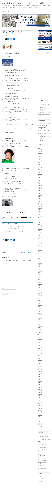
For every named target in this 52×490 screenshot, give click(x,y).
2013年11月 (40, 395)
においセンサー (41, 437)
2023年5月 (40, 211)
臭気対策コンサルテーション (43, 465)
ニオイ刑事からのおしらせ (43, 107)
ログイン (39, 476)
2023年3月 (40, 214)
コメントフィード (41, 480)
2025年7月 (40, 169)
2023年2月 (40, 216)
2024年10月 (40, 183)
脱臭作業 (39, 457)
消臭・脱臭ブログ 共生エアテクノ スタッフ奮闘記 (23, 3)
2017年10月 (40, 319)
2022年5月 (40, 230)
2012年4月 (40, 426)
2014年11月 (40, 376)
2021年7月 (40, 246)
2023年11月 (40, 201)
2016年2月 (40, 352)
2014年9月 (40, 379)
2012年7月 (40, 421)
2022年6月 (40, 229)
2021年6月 (40, 248)
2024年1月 (40, 198)
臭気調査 (39, 467)
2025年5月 (40, 172)
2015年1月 (40, 373)
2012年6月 (40, 423)
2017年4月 (40, 329)
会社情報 (8, 11)
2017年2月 (40, 332)
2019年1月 (40, 295)
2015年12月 (40, 355)
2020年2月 (40, 274)
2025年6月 (40, 170)
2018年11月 (40, 298)
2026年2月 (40, 158)
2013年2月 (40, 410)
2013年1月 (40, 411)
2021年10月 (40, 242)
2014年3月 (40, 389)
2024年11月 (40, 182)
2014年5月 (40, 386)
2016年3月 (40, 350)
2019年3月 (40, 292)
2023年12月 (40, 200)
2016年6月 (40, 345)
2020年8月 (40, 264)
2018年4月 (40, 310)
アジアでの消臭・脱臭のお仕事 (44, 439)
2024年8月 (40, 187)
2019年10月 (40, 280)
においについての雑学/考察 (43, 436)
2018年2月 (40, 313)
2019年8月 (40, 284)
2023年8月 (40, 206)
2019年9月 (40, 282)
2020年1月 (40, 276)
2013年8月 (40, 400)
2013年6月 (40, 403)
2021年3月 (40, 253)
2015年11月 (40, 356)
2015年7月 (40, 363)
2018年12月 (40, 297)
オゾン (39, 441)
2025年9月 (40, 166)
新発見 (39, 450)
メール (4, 283)
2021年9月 (40, 243)
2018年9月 (40, 301)
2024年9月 (40, 185)
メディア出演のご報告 (42, 444)
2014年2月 (40, 390)
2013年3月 (40, 408)
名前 (3, 278)
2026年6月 (40, 151)
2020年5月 (40, 269)
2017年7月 (40, 324)
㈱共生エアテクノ (5, 227)
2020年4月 (40, 271)
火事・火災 (40, 454)
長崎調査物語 (40, 110)
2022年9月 (40, 224)
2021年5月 (40, 250)
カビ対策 (39, 442)
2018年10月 (40, 300)
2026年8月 (40, 148)
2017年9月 (40, 321)
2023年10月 (40, 203)
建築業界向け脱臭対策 (42, 447)
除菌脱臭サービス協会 (42, 468)
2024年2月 (40, 196)
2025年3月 (40, 175)
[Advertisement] (44, 77)
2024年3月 (40, 195)
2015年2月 (40, 371)
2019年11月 (40, 279)
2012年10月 (40, 416)
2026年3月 (40, 156)
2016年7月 (40, 344)
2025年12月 (40, 161)
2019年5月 (40, 289)
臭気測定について (41, 109)
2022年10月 (40, 222)
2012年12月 (40, 413)
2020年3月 (40, 272)
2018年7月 (40, 305)
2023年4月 (40, 212)
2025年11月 (40, 162)
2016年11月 (40, 337)
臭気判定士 (40, 463)
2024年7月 (40, 188)
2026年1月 (40, 159)
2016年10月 (40, 339)
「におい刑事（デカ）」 (25, 227)
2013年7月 (40, 402)
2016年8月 (40, 342)
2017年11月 (40, 318)
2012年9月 (40, 418)
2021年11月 (40, 240)
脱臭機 (39, 458)
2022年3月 (40, 234)
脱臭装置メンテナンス (42, 462)
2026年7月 (40, 149)
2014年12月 (40, 374)
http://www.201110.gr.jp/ (13, 223)
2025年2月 (40, 177)
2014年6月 (40, 384)
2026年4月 (40, 154)
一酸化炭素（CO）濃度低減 (43, 446)
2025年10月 (40, 164)
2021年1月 (40, 256)
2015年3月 (40, 369)
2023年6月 (40, 209)
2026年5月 (40, 153)
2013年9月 (40, 398)
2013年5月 (40, 405)
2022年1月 (40, 237)
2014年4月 (40, 387)
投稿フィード (40, 478)
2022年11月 (40, 221)
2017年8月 (40, 322)
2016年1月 (40, 353)
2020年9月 (40, 263)
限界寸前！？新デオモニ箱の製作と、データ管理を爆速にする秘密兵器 (44, 114)
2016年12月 (40, 335)
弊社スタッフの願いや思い (43, 449)
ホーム (3, 11)
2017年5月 (40, 327)
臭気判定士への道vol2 (42, 127)
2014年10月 (40, 377)
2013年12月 (40, 394)
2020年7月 (40, 266)
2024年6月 (40, 190)
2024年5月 (40, 191)
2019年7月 (40, 285)
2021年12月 (40, 238)
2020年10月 (40, 261)
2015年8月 (40, 361)
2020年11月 (40, 259)
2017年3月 (40, 331)
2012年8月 (40, 420)
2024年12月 (40, 180)
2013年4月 (40, 407)
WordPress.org (41, 481)
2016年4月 (40, 348)
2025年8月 (40, 167)
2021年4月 (40, 251)
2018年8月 (40, 303)
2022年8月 (40, 225)
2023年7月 (40, 208)
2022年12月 (40, 219)
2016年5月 (40, 347)
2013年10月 (40, 397)
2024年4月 (40, 193)
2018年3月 (40, 311)
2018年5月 (40, 308)
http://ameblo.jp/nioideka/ (13, 228)
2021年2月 (40, 255)
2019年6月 (40, 287)
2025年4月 (40, 174)
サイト (3, 288)
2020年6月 (40, 267)
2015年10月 (40, 358)
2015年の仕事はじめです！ (27, 252)
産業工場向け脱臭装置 (42, 455)
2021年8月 (40, 245)
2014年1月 (40, 392)
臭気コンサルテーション (7, 252)
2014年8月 (40, 381)
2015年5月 (40, 366)
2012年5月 (40, 424)
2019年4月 (40, 290)
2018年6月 (40, 306)
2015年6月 (40, 365)
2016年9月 (40, 340)
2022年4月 (40, 232)
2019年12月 (40, 277)
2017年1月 (40, 334)
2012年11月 (40, 415)
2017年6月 (40, 326)
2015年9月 (40, 360)
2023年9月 (40, 204)
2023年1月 (40, 217)
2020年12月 (40, 258)
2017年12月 (40, 316)
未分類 (7, 243)
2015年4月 (40, 368)
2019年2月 (40, 293)
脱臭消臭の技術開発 (42, 460)
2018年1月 (40, 314)
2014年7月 (40, 382)
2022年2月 (40, 235)
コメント (4, 263)
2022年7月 (40, 227)
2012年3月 (40, 428)
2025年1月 (40, 179)
